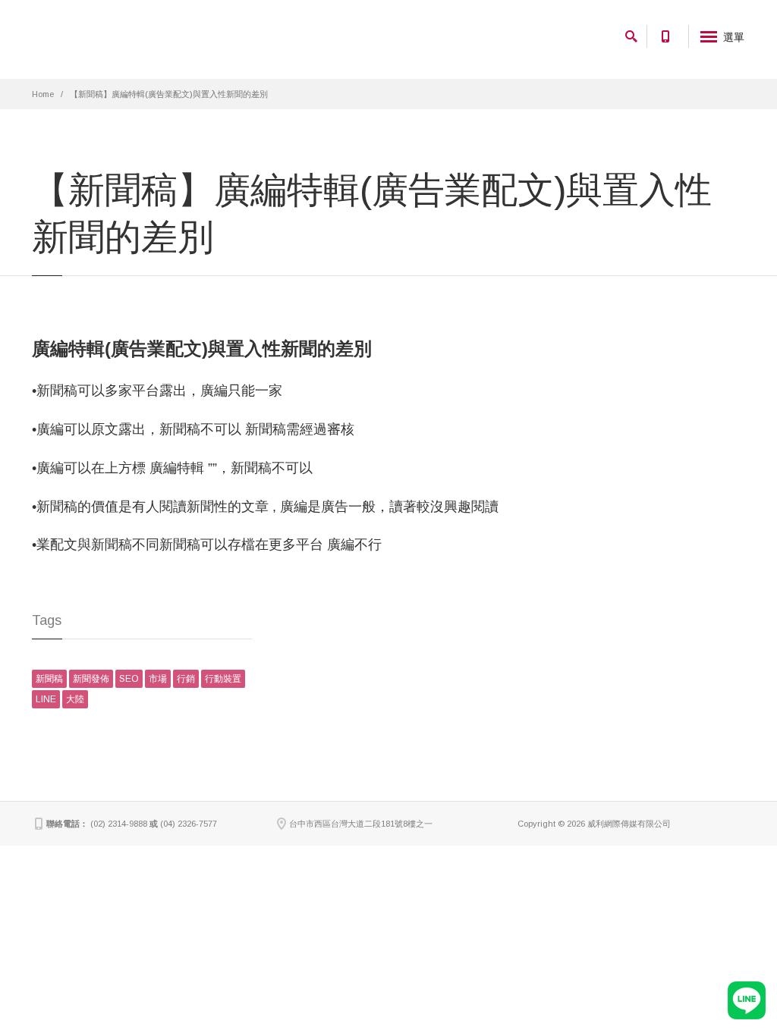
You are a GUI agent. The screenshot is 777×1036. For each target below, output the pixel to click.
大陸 (75, 699)
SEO (129, 678)
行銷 (186, 678)
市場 (158, 678)
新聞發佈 (91, 678)
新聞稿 (49, 678)
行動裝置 (223, 678)
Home (43, 94)
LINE (46, 699)
